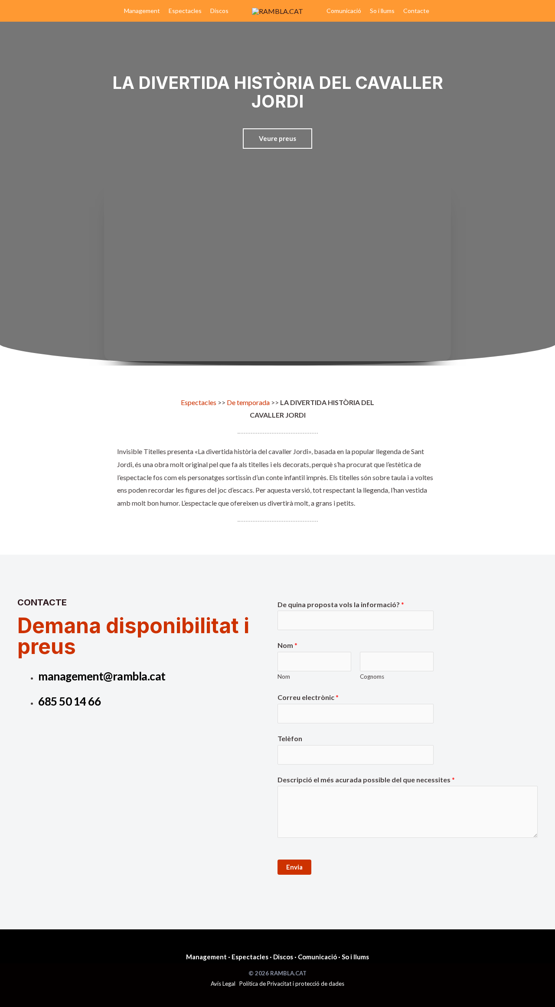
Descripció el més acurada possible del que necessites (366, 779)
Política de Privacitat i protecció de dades (291, 983)
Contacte (416, 10)
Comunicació (343, 10)
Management (142, 10)
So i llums (382, 10)
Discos (219, 10)
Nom (287, 645)
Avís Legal (223, 983)
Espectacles (185, 10)
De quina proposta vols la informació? (341, 604)
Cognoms (372, 676)
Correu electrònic (308, 697)
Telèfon (290, 738)
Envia (294, 867)
